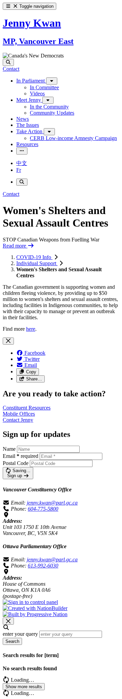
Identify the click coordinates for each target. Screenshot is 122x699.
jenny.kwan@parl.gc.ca (52, 503)
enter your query (20, 634)
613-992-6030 (43, 565)
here (30, 329)
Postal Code (15, 463)
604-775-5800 (43, 509)
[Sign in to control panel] (30, 602)
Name (9, 449)
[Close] (8, 341)
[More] (51, 81)
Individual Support (37, 263)
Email (20, 456)
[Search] (8, 62)
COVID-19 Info (34, 257)
